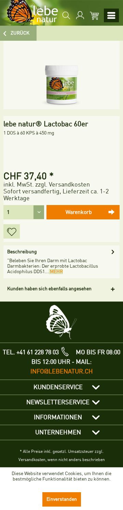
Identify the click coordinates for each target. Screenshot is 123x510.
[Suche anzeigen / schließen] (65, 15)
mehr (56, 271)
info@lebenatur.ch (61, 371)
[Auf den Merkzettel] (11, 231)
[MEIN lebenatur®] (79, 15)
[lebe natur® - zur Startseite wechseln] (29, 13)
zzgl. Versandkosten (62, 184)
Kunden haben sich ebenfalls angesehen (49, 288)
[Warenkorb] (93, 15)
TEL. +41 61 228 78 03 (31, 352)
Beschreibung (22, 251)
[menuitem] (65, 15)
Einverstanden (61, 499)
